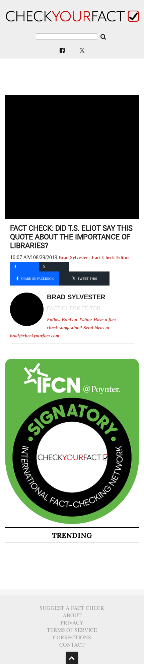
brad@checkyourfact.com (34, 335)
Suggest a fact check (72, 607)
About (72, 615)
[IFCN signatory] (72, 522)
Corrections (72, 637)
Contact (72, 644)
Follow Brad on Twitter (69, 319)
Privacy (72, 622)
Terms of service (72, 629)
